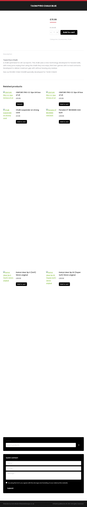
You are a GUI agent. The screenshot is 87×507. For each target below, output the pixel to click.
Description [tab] (7, 54)
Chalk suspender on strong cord (27, 111)
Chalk (70, 39)
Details (19, 104)
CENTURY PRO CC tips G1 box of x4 (71, 93)
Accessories (62, 39)
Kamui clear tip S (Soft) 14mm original (26, 273)
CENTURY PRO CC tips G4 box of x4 (28, 93)
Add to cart (69, 32)
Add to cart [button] (64, 104)
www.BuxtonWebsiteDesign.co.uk (22, 504)
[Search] (78, 445)
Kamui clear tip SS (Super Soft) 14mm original (70, 273)
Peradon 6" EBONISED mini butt (70, 111)
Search (8, 441)
